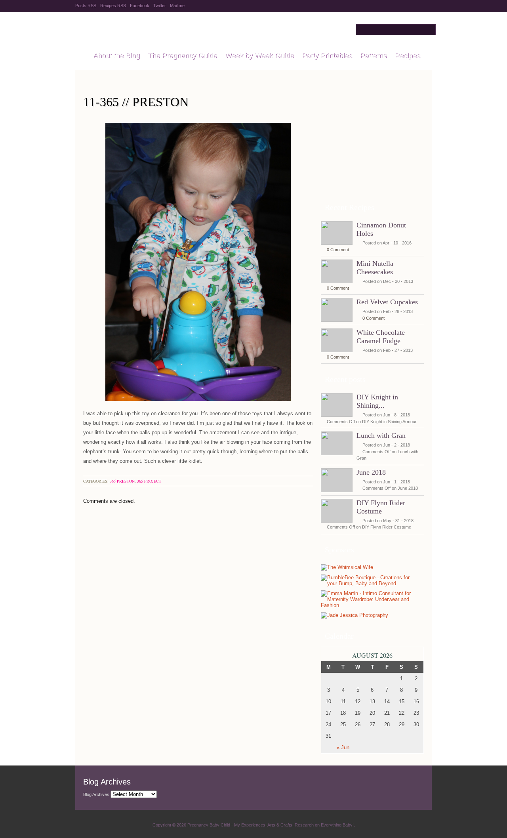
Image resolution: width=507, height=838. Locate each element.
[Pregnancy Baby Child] (80, 56)
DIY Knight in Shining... (377, 401)
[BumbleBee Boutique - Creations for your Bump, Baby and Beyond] (370, 583)
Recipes (407, 55)
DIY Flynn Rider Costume (380, 507)
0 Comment (338, 249)
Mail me (177, 5)
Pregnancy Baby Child (175, 30)
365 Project (149, 481)
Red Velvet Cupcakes (387, 302)
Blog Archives (96, 794)
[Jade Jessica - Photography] (354, 615)
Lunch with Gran (381, 435)
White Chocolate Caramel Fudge (380, 336)
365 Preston (122, 481)
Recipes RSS (113, 5)
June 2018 (371, 472)
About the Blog (116, 55)
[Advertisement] (372, 146)
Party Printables (327, 55)
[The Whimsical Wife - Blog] (347, 568)
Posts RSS (85, 5)
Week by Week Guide (259, 55)
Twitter (159, 5)
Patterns (373, 55)
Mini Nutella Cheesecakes (374, 268)
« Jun (343, 747)
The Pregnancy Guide (182, 55)
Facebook (139, 5)
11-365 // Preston (136, 102)
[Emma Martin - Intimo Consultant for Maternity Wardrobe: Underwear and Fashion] (370, 605)
